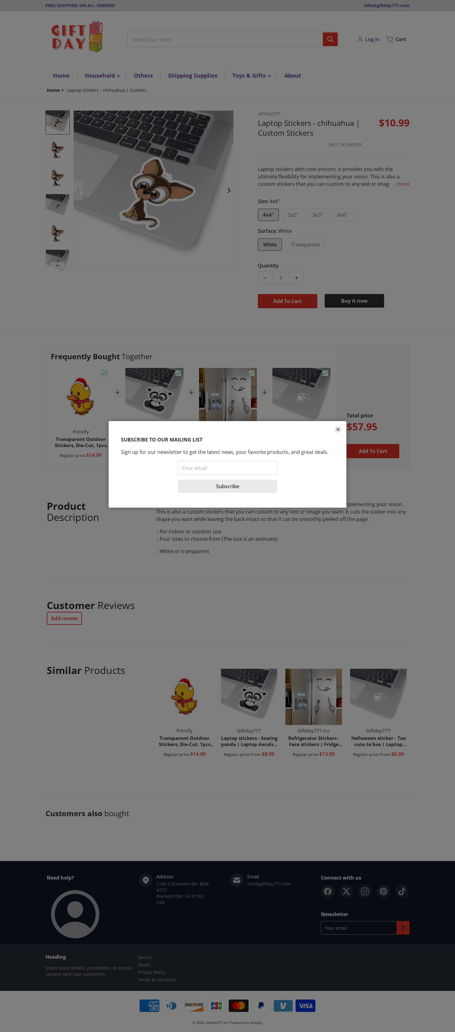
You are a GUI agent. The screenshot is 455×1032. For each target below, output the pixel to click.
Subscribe (227, 486)
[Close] (338, 429)
